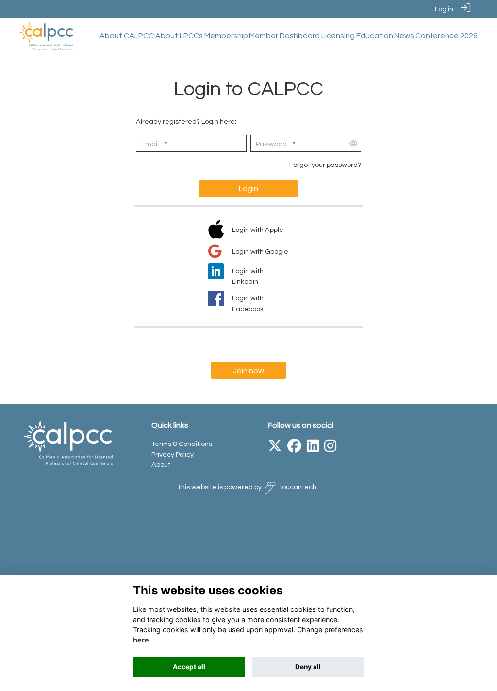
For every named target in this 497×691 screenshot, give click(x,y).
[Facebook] (294, 448)
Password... (273, 144)
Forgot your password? (325, 164)
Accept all (189, 667)
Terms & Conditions (181, 443)
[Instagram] (330, 448)
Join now (248, 371)
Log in (444, 9)
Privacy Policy (172, 454)
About (160, 464)
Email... (152, 144)
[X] (275, 448)
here (141, 640)
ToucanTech (297, 487)
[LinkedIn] (313, 448)
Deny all (308, 667)
